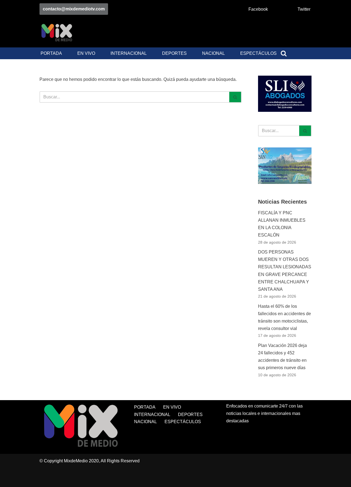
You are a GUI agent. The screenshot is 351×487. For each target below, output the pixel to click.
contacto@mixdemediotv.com (74, 9)
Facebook (258, 9)
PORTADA (51, 53)
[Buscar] (284, 53)
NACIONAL (213, 53)
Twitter (304, 9)
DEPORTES (174, 53)
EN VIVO (86, 53)
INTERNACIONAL (129, 53)
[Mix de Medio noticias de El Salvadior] (56, 33)
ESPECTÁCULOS (258, 53)
